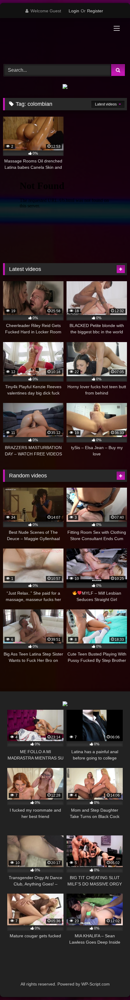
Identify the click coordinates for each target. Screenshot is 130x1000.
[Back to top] (111, 982)
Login (74, 10)
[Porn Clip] (53, 40)
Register (95, 10)
